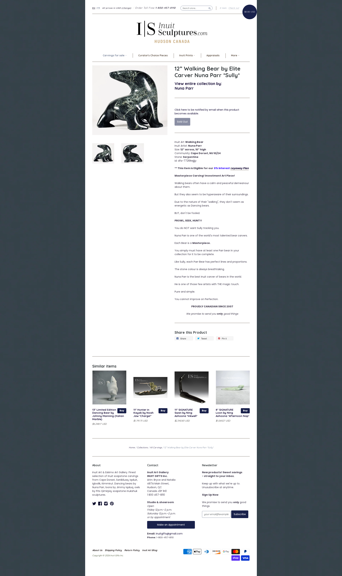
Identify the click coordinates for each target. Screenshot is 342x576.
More (234, 55)
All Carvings (156, 447)
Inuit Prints (186, 55)
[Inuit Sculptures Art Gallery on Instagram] (106, 503)
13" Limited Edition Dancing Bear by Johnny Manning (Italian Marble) (108, 414)
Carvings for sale (114, 55)
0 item (223, 8)
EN (93, 8)
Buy (122, 410)
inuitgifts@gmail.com (169, 533)
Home (132, 447)
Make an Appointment (171, 524)
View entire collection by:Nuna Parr (198, 86)
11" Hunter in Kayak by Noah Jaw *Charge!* (143, 413)
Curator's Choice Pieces (153, 55)
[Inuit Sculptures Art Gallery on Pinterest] (112, 503)
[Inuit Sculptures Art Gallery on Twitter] (94, 503)
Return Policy (132, 550)
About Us (97, 550)
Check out (234, 8)
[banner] (171, 32)
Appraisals (212, 55)
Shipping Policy (113, 550)
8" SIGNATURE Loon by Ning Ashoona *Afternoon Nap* (232, 413)
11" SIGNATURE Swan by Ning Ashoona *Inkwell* (186, 413)
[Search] (210, 8)
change (126, 8)
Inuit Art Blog (149, 550)
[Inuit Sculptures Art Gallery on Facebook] (100, 503)
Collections (142, 447)
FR (98, 8)
